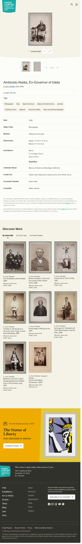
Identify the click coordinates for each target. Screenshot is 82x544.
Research (31, 492)
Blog (4, 507)
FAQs (30, 503)
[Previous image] (46, 67)
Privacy (30, 528)
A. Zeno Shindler (9, 86)
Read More (33, 161)
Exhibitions (7, 492)
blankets (22, 109)
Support (31, 511)
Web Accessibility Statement (44, 528)
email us (67, 203)
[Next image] (57, 67)
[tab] (8, 235)
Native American (28, 104)
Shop (4, 503)
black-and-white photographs (53, 109)
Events (5, 499)
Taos (18, 104)
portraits (60, 104)
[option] (26, 66)
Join (4, 511)
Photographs (8, 104)
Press (30, 507)
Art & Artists (7, 495)
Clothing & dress (10, 109)
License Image (36, 51)
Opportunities (33, 499)
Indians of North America (45, 104)
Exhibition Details (14, 446)
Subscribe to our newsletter (60, 497)
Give (4, 515)
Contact (31, 495)
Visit (4, 488)
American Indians (34, 109)
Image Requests (7, 528)
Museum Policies (20, 528)
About (30, 488)
